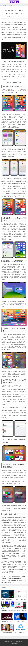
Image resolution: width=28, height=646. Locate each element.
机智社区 (7, 5)
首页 (3, 5)
